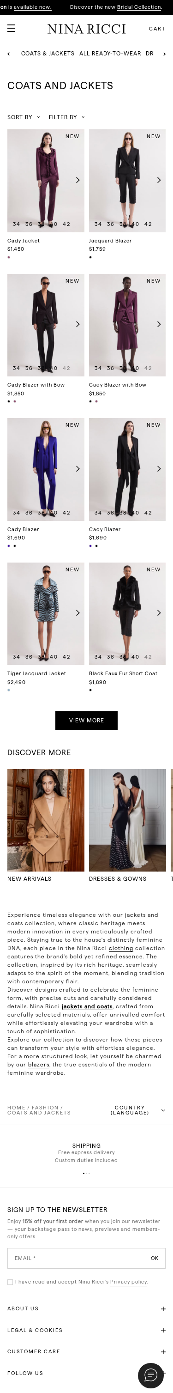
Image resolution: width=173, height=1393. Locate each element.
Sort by (19, 117)
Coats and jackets (39, 1112)
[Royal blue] (9, 546)
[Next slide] (164, 54)
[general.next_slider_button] (75, 181)
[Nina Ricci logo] (87, 28)
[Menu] (7, 24)
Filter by (63, 117)
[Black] (91, 257)
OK (155, 1257)
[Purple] (9, 257)
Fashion (45, 1107)
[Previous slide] (8, 54)
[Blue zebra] (9, 690)
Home (16, 1107)
